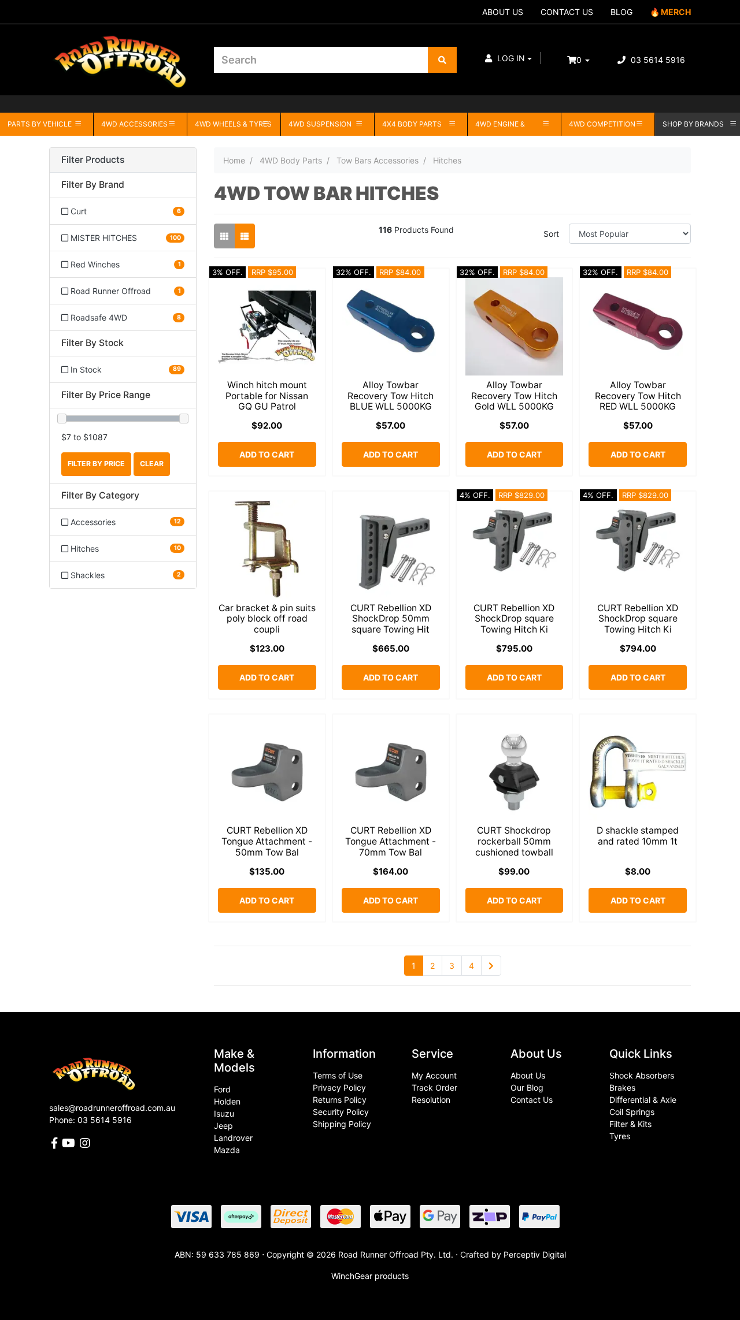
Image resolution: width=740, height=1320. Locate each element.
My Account (434, 1075)
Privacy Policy (339, 1087)
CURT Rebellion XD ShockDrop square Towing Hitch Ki (513, 619)
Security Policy (341, 1112)
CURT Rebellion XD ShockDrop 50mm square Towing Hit (390, 619)
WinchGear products (370, 1276)
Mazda (227, 1150)
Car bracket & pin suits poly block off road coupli (267, 619)
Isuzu (224, 1113)
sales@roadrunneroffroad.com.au (112, 1108)
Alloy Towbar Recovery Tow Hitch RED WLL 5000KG (638, 396)
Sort (551, 234)
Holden (227, 1101)
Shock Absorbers (641, 1075)
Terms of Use (337, 1075)
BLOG (621, 12)
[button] (508, 58)
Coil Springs (631, 1112)
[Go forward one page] (491, 965)
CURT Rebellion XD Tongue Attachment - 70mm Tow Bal (390, 841)
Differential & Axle (642, 1100)
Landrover (233, 1138)
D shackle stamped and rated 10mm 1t (638, 836)
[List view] (244, 236)
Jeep (223, 1126)
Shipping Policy (342, 1124)
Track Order (434, 1087)
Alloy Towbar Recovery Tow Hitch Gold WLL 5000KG (514, 396)
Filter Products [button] (92, 160)
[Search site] (442, 60)
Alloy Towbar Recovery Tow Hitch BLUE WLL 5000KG (390, 396)
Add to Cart (266, 454)
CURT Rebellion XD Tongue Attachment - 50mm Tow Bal (266, 841)
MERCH (676, 12)
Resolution (431, 1100)
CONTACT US (567, 12)
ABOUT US (502, 12)
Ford (222, 1089)
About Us (527, 1075)
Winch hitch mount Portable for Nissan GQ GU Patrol (266, 396)
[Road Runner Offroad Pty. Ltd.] (123, 55)
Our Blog (526, 1087)
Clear (152, 463)
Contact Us (531, 1100)
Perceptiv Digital (535, 1254)
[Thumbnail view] (224, 236)
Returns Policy (340, 1100)
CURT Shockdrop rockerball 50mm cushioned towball (514, 841)
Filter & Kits (630, 1124)
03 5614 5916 (656, 60)
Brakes (622, 1087)
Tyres (619, 1136)
